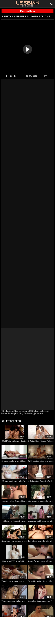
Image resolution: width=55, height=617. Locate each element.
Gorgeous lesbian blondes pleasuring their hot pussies (40, 501)
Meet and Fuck (27, 11)
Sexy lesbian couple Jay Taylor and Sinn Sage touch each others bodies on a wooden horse (40, 601)
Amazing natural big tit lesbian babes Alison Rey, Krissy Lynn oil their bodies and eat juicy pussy (14, 461)
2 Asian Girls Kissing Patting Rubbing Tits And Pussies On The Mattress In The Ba (40, 441)
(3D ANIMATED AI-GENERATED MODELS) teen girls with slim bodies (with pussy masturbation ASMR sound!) (14, 561)
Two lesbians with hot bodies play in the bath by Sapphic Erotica (14, 601)
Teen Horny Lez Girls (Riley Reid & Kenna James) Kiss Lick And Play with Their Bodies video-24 (40, 581)
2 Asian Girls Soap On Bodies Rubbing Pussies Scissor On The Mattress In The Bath (40, 481)
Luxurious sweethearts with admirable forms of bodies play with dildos (40, 541)
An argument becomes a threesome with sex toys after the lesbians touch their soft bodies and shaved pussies (40, 521)
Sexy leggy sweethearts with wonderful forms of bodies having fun (14, 541)
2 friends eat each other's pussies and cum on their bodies (14, 481)
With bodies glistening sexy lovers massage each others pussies (40, 461)
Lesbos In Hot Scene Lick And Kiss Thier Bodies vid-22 (14, 501)
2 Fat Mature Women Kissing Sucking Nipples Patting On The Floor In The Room (14, 441)
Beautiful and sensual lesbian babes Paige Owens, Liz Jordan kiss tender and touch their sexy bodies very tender (40, 561)
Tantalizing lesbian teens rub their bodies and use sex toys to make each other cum (14, 581)
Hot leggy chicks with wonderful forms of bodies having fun (14, 521)
